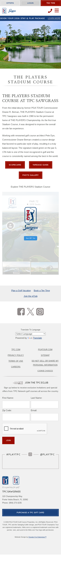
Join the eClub (30, 296)
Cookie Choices (45, 371)
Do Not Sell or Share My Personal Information (45, 363)
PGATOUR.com (45, 349)
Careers (15, 367)
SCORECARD (15, 165)
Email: (34, 410)
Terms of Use (15, 361)
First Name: (8, 398)
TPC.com (15, 349)
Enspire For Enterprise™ (37, 537)
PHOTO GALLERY (31, 175)
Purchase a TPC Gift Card (30, 512)
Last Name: (36, 398)
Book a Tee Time (42, 290)
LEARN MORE (54, 18)
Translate (37, 338)
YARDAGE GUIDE (41, 165)
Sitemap (45, 355)
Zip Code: (7, 410)
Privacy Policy (16, 355)
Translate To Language (30, 330)
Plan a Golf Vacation (21, 290)
